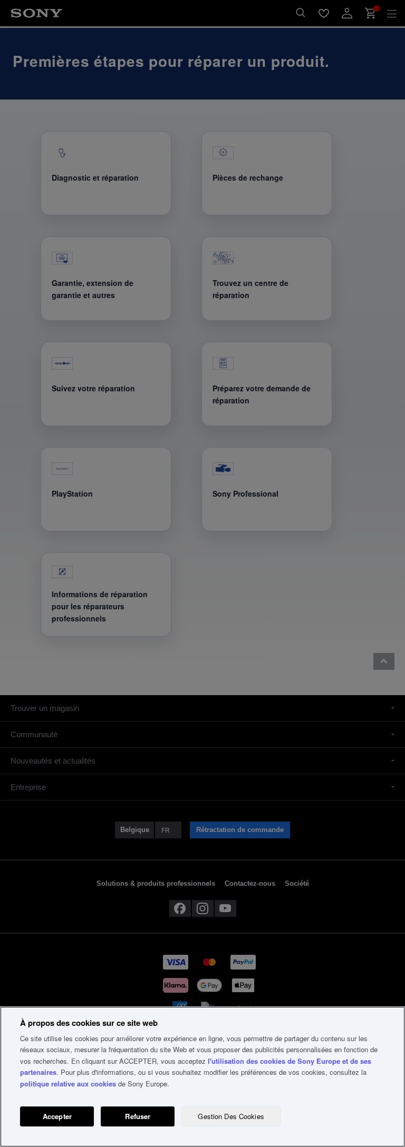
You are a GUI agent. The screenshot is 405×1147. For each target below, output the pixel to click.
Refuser (137, 1116)
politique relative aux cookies (68, 1084)
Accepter (57, 1116)
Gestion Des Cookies (231, 1116)
